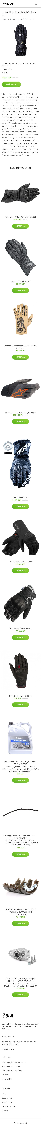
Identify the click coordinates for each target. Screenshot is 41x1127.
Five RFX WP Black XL (20, 497)
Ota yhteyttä (7, 1098)
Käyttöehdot (7, 1102)
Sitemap (5, 1110)
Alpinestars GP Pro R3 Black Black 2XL (20, 217)
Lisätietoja (11, 84)
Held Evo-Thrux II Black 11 (20, 281)
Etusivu (4, 19)
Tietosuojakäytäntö (9, 1106)
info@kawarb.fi (8, 1049)
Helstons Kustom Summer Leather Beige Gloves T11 (20, 347)
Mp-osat (5, 1075)
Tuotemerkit (6, 1079)
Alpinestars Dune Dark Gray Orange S (20, 412)
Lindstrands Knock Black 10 (20, 629)
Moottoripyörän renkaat (11, 1066)
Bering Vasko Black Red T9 (20, 696)
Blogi (4, 1094)
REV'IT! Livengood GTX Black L (20, 562)
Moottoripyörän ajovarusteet (23, 63)
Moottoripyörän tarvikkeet (12, 1070)
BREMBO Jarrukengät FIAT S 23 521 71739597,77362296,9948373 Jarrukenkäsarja (20, 912)
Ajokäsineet (6, 66)
